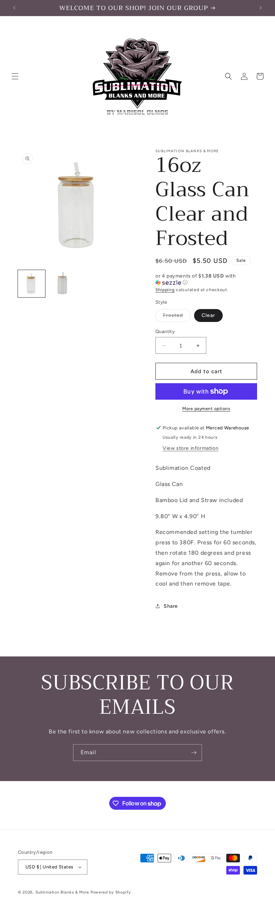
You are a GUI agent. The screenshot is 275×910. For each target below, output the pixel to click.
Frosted (176, 317)
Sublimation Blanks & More (62, 892)
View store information (190, 448)
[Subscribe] (194, 752)
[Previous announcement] (14, 8)
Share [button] (171, 606)
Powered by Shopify (111, 892)
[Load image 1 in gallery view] (31, 283)
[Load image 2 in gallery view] (62, 283)
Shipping (165, 289)
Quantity (165, 331)
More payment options (206, 408)
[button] (15, 76)
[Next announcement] (261, 8)
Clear (208, 315)
